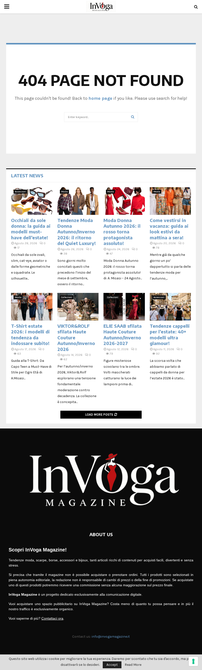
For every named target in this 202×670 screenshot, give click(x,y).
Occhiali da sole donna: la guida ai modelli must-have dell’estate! (30, 228)
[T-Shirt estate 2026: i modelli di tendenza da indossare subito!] (31, 307)
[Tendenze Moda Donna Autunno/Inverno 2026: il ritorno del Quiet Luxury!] (78, 201)
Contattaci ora (52, 618)
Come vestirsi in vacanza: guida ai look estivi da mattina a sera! (169, 228)
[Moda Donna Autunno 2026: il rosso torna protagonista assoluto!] (124, 201)
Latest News (27, 175)
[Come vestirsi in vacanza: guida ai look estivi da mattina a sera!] (170, 201)
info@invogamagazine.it (111, 636)
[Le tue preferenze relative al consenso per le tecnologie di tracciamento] (193, 661)
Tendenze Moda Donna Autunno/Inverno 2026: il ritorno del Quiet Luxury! (76, 231)
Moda (64, 191)
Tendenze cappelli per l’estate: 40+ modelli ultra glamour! (170, 334)
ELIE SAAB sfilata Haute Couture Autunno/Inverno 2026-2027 (122, 334)
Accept (112, 665)
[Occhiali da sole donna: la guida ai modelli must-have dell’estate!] (31, 201)
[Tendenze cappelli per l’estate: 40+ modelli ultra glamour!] (170, 307)
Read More (133, 665)
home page (100, 98)
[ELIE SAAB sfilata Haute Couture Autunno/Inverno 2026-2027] (124, 307)
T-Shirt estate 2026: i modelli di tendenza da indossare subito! (30, 334)
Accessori (20, 191)
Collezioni (66, 297)
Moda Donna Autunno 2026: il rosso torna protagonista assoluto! (121, 231)
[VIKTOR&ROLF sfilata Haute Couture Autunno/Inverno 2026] (78, 307)
